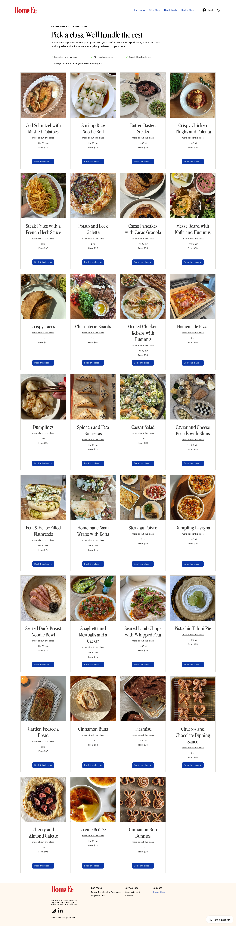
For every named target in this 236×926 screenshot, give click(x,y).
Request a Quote (99, 895)
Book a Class (159, 892)
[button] (219, 10)
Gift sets (129, 895)
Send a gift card (132, 892)
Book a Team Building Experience (106, 892)
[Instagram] (53, 910)
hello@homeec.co (70, 917)
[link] (43, 128)
